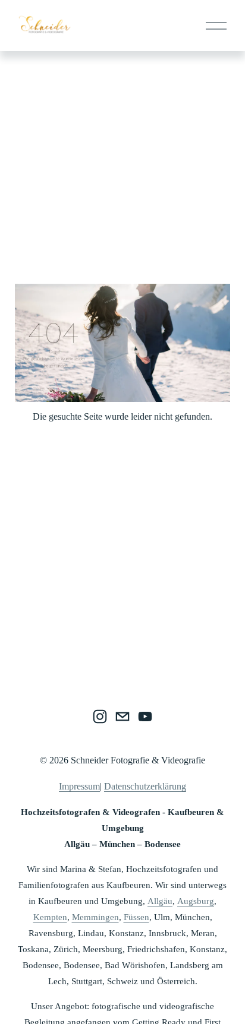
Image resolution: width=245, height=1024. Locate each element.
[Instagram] (100, 716)
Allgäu (159, 901)
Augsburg (195, 901)
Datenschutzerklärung (145, 786)
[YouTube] (145, 716)
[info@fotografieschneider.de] (122, 716)
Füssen (136, 917)
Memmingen (95, 917)
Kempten (50, 917)
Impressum (79, 786)
